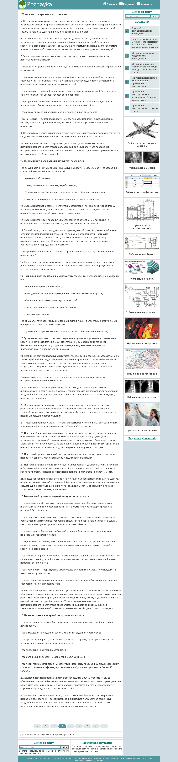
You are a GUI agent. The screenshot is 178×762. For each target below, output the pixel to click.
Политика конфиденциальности (138, 758)
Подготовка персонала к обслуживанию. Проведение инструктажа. (144, 81)
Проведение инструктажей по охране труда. (145, 108)
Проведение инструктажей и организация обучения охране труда (144, 95)
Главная (112, 4)
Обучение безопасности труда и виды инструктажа (144, 55)
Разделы (128, 4)
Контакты (146, 4)
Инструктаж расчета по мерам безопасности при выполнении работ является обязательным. (145, 43)
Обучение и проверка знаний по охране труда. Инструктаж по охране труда (145, 68)
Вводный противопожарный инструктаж (142, 31)
